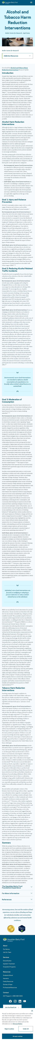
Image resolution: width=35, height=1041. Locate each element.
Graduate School (8, 975)
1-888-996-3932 (17, 996)
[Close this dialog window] (32, 1011)
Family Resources (8, 981)
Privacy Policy (17, 1024)
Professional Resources (10, 987)
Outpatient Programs (9, 967)
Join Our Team (7, 952)
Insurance (6, 978)
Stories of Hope (7, 984)
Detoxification (7, 961)
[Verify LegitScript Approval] (22, 928)
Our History (6, 949)
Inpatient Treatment (9, 964)
